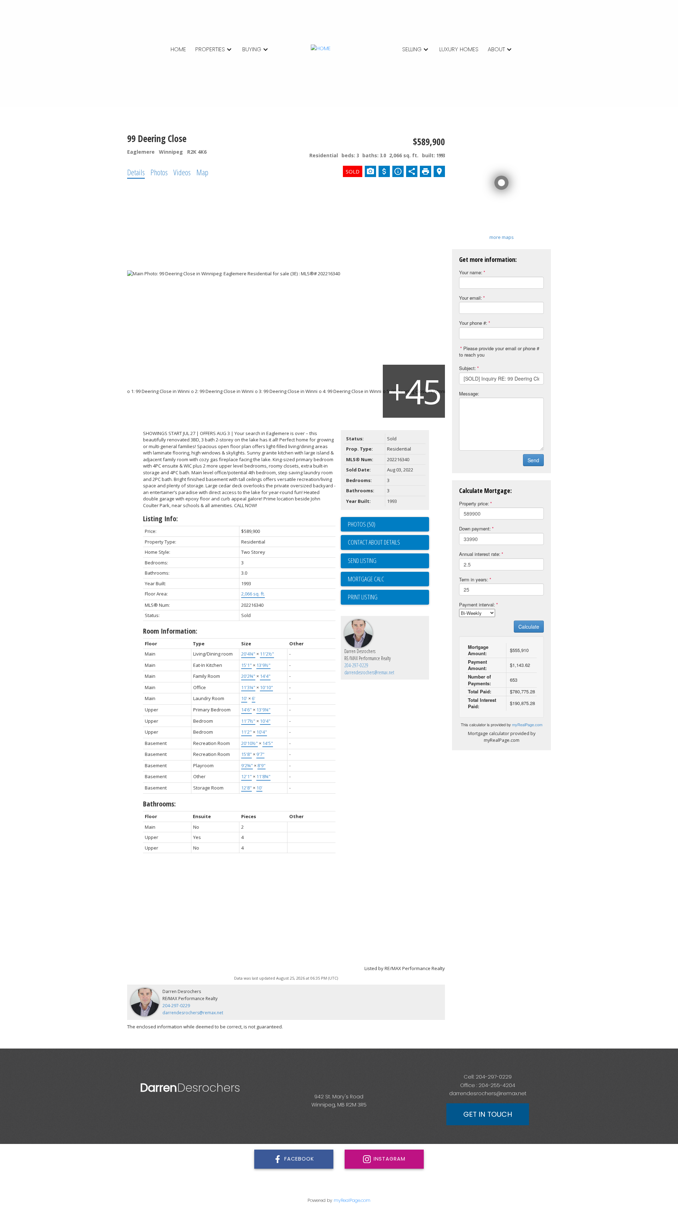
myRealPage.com (527, 724)
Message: (469, 393)
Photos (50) (361, 524)
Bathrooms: (159, 804)
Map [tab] (202, 172)
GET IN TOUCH (487, 1114)
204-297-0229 (356, 665)
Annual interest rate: (479, 554)
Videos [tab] (182, 172)
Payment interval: (477, 604)
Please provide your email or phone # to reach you (499, 351)
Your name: (470, 272)
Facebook (299, 1158)
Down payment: (475, 528)
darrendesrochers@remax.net (369, 672)
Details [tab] (136, 172)
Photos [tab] (159, 172)
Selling (412, 49)
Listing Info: (160, 518)
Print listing (362, 597)
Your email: (470, 297)
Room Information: (170, 631)
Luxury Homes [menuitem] (458, 49)
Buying (251, 49)
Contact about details (374, 542)
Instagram (389, 1158)
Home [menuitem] (178, 49)
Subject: (467, 368)
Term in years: (473, 579)
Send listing (362, 560)
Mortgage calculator (388, 579)
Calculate (528, 626)
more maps (501, 237)
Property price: (474, 503)
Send (533, 460)
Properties (210, 49)
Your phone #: (473, 322)
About (496, 49)
